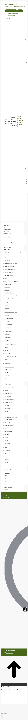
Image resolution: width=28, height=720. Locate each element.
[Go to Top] (14, 682)
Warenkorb (7, 8)
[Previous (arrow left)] (1, 716)
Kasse (20, 11)
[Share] (2, 713)
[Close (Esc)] (1, 713)
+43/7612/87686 (11, 6)
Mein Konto (7, 18)
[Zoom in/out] (6, 713)
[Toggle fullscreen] (4, 713)
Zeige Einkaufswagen (11, 11)
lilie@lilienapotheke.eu (20, 6)
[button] (12, 222)
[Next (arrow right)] (2, 716)
